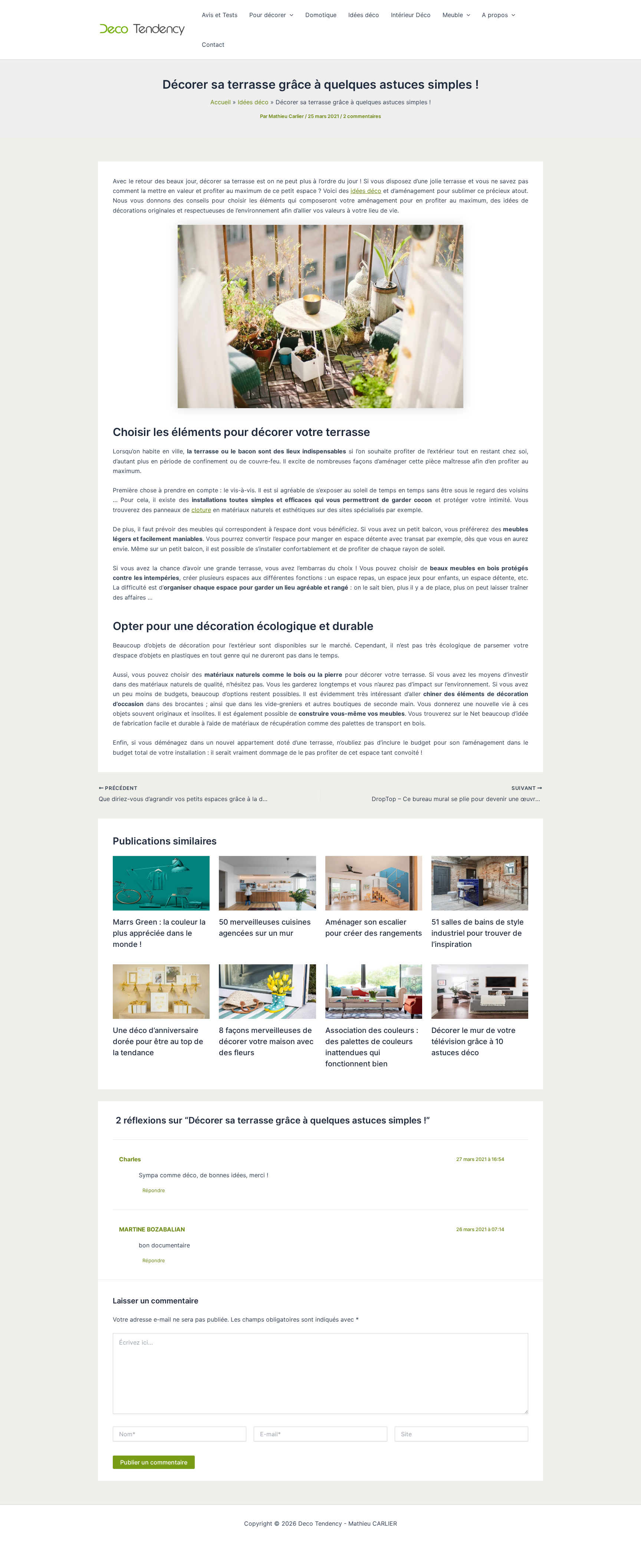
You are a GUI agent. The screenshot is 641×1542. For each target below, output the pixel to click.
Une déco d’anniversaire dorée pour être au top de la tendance (158, 1041)
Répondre (153, 1190)
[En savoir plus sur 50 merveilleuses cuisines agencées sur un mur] (267, 882)
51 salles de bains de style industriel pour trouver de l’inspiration (477, 933)
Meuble (453, 15)
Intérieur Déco (411, 15)
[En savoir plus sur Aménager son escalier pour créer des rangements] (373, 882)
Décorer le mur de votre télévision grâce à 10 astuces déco (473, 1041)
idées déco (366, 190)
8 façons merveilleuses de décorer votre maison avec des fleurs (266, 1041)
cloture (201, 510)
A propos (495, 15)
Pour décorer (267, 15)
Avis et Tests (219, 15)
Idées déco (363, 15)
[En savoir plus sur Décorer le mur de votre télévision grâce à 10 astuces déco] (479, 991)
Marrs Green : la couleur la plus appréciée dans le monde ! (159, 933)
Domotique (320, 15)
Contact (213, 44)
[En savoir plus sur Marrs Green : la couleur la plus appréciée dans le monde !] (161, 882)
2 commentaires (362, 116)
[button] (289, 15)
